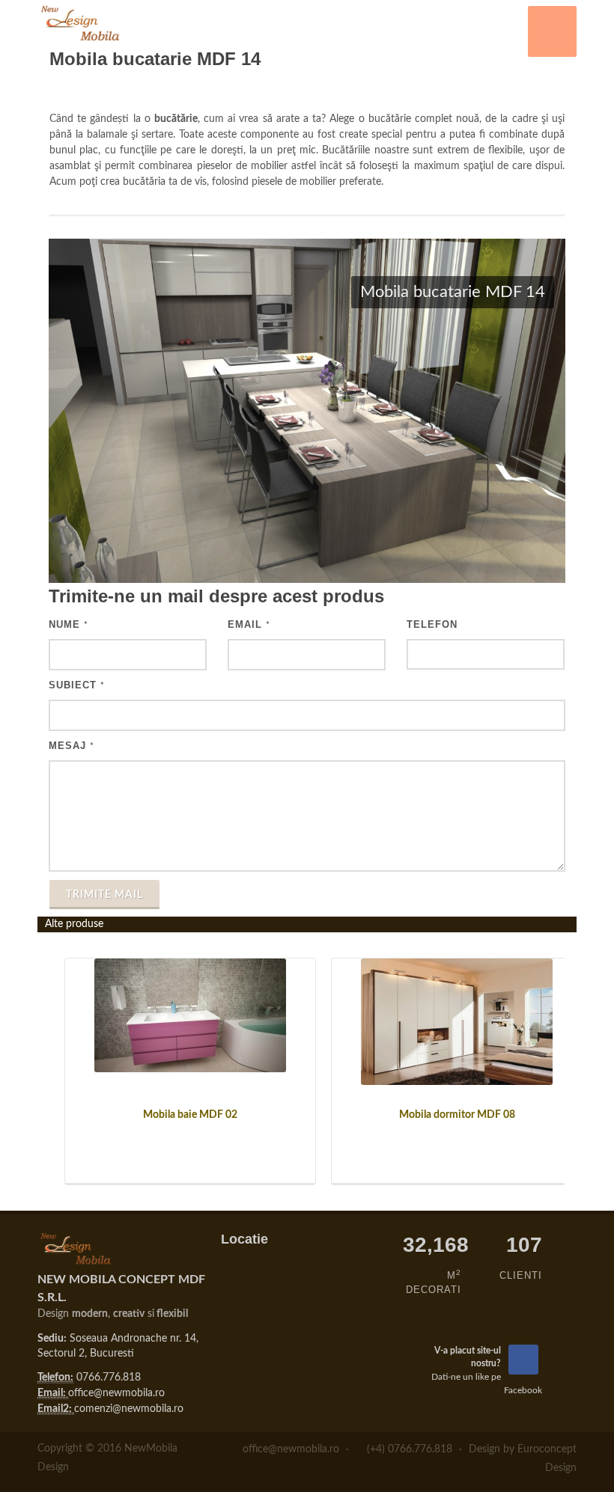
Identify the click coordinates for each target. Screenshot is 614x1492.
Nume (68, 624)
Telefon (432, 624)
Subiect (77, 685)
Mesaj (71, 745)
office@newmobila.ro (116, 1393)
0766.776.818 (108, 1377)
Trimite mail (104, 895)
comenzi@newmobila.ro (128, 1409)
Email (249, 624)
